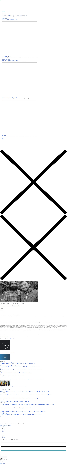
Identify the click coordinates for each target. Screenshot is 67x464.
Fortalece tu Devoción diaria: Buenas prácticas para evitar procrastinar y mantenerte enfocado (21, 369)
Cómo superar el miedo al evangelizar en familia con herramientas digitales (20, 414)
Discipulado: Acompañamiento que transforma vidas (12, 375)
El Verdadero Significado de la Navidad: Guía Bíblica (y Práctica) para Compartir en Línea (20, 366)
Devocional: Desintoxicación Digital (9, 19)
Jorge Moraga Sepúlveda (6, 336)
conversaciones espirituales (8, 305)
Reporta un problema (3, 426)
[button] (33, 308)
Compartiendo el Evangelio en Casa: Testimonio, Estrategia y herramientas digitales (23, 411)
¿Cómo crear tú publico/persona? (9, 97)
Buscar (1, 458)
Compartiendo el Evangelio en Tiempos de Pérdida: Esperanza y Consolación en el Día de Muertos (22, 379)
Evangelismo (18, 305)
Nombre (2, 441)
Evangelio (15, 305)
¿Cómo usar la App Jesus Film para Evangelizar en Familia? (13, 386)
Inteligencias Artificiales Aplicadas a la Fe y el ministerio (14, 15)
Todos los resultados (2, 463)
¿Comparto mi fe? (12, 338)
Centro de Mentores (6, 56)
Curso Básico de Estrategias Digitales (10, 60)
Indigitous (4, 135)
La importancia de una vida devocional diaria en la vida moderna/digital (16, 372)
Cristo (13, 305)
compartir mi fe (3, 305)
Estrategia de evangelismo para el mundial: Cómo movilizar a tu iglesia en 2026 (18, 363)
